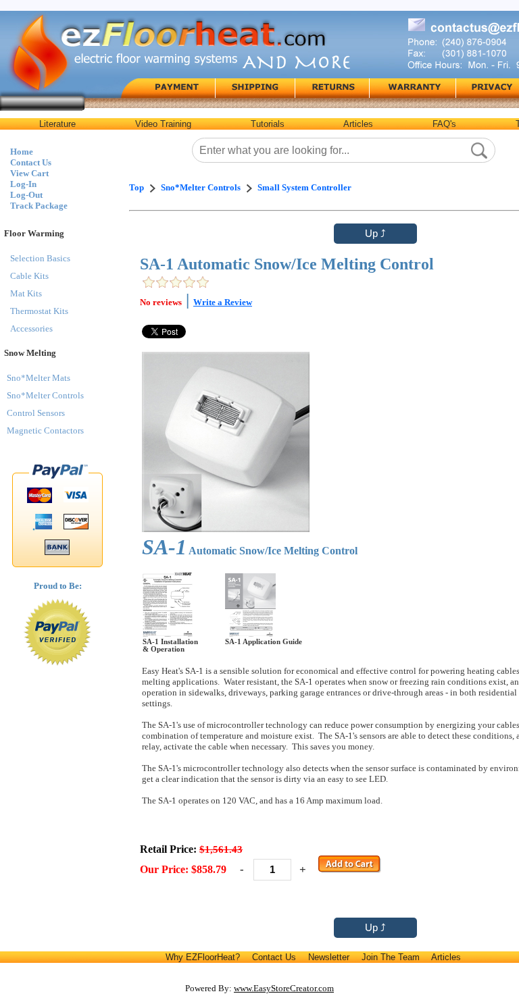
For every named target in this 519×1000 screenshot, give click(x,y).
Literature (57, 124)
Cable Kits (29, 276)
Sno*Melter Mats (38, 378)
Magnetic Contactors (45, 430)
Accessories (31, 328)
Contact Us (30, 162)
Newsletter (328, 957)
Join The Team (391, 957)
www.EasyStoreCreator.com (284, 988)
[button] (479, 150)
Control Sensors (36, 413)
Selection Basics (40, 258)
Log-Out (26, 195)
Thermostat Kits (39, 311)
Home (21, 152)
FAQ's (444, 124)
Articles (358, 124)
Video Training (163, 124)
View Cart (29, 173)
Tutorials (268, 124)
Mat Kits (26, 293)
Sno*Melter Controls (45, 395)
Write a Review (222, 302)
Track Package (39, 206)
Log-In (23, 184)
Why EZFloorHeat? (203, 957)
